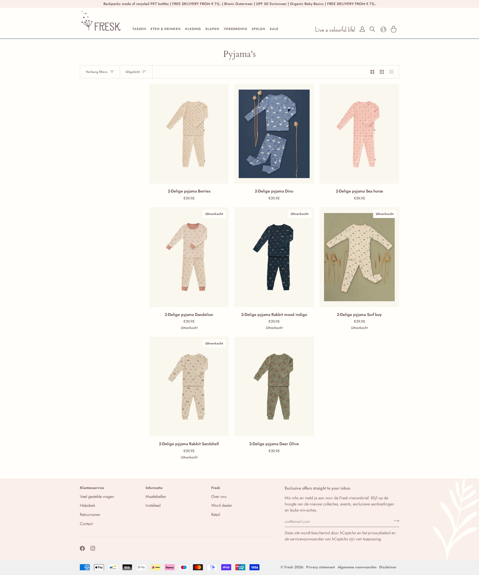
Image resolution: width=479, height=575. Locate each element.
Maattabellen (156, 496)
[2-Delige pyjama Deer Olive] (274, 386)
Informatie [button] (154, 487)
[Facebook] (82, 548)
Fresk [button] (215, 487)
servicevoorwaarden (307, 539)
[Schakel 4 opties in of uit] (393, 71)
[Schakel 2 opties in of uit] (372, 71)
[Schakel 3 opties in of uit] (382, 71)
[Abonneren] (394, 520)
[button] (139, 29)
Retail (215, 514)
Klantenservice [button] (92, 487)
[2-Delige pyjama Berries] (189, 134)
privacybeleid (379, 533)
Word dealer (221, 505)
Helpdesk (87, 505)
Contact (86, 523)
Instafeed (153, 505)
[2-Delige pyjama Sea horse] (359, 134)
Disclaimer (387, 567)
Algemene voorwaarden (357, 567)
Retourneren (90, 514)
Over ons (218, 496)
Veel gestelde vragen (97, 496)
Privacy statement (320, 567)
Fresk (288, 567)
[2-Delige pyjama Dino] (274, 134)
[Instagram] (92, 548)
